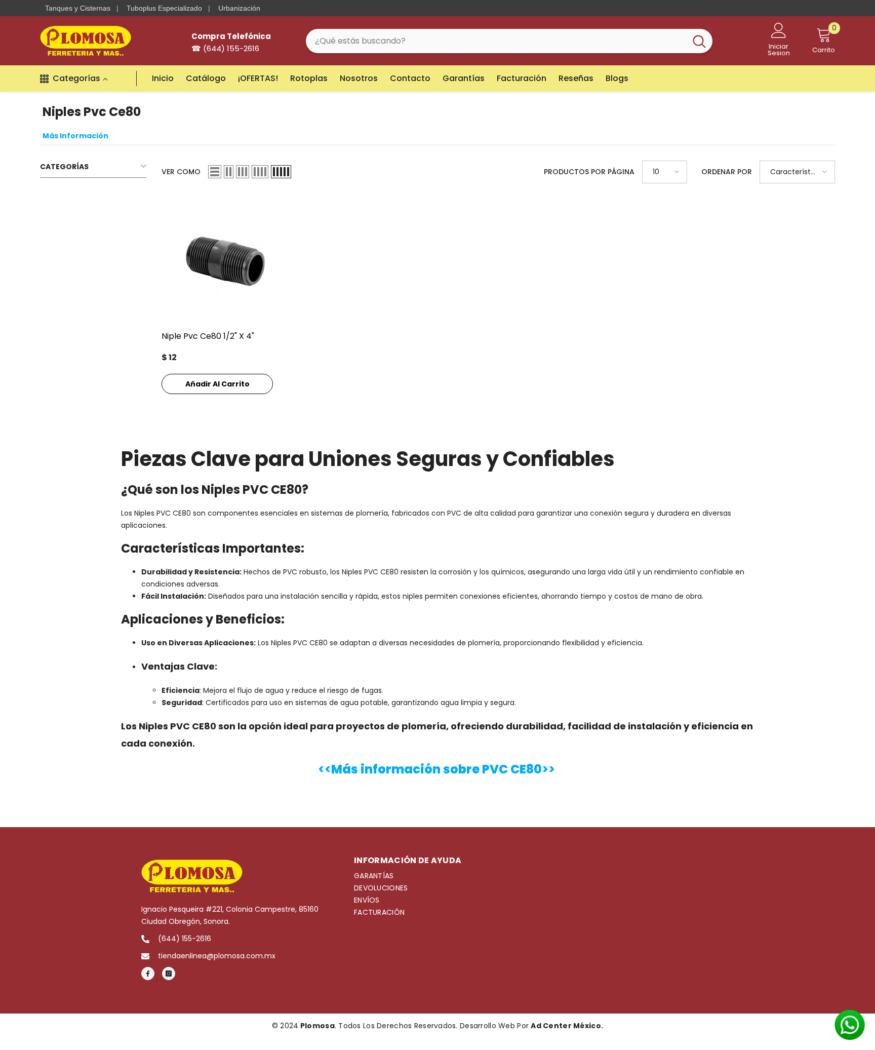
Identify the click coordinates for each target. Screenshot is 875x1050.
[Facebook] (147, 973)
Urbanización (239, 8)
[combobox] (496, 41)
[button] (214, 171)
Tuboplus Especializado (164, 8)
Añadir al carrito (217, 384)
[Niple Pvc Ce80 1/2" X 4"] (225, 262)
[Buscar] (509, 41)
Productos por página (589, 172)
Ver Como (181, 172)
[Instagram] (168, 973)
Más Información (75, 136)
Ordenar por (726, 172)
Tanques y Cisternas (77, 8)
